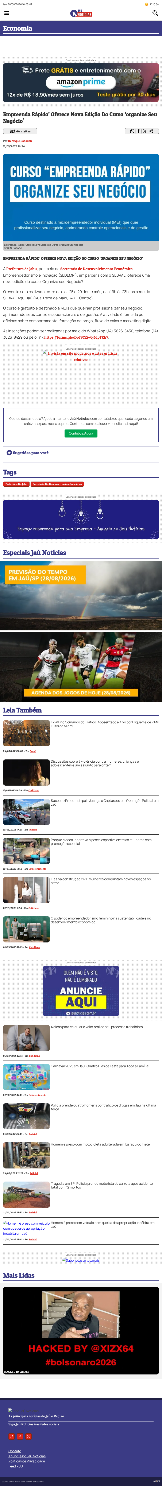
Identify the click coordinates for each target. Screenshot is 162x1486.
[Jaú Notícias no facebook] (20, 1436)
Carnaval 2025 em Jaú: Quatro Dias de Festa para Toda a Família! (100, 1066)
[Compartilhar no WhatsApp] (132, 131)
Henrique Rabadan (20, 141)
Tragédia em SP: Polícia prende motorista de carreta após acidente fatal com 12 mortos (102, 1185)
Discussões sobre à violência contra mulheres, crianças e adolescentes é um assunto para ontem (95, 763)
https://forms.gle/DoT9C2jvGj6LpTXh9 (76, 337)
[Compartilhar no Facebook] (138, 131)
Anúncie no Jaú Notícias (27, 1456)
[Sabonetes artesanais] (81, 1260)
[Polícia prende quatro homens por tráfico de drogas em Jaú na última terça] (26, 1128)
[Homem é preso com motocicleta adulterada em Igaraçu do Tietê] (26, 1167)
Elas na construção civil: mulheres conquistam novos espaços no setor (101, 881)
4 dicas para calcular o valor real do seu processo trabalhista (97, 1027)
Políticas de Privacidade (26, 1461)
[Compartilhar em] (151, 131)
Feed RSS (15, 1466)
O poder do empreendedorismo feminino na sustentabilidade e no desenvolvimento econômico (101, 920)
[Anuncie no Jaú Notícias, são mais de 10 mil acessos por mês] (81, 537)
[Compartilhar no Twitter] (145, 131)
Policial (33, 829)
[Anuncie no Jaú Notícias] (81, 1015)
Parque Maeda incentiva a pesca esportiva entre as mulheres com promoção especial (101, 841)
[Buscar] (155, 13)
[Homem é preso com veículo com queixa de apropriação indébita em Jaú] (26, 1233)
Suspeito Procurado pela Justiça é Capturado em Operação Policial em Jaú (105, 802)
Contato (14, 1451)
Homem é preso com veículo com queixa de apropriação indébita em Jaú (103, 1224)
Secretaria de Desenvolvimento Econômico (96, 269)
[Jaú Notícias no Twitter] (28, 1436)
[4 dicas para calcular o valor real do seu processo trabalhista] (26, 1049)
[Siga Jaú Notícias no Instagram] (81, 399)
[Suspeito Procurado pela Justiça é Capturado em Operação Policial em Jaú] (26, 823)
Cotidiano (33, 790)
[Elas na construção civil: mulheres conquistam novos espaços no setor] (26, 902)
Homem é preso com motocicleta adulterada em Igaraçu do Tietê (100, 1144)
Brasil (33, 751)
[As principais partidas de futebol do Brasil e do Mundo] (81, 700)
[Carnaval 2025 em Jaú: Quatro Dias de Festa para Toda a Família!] (26, 1089)
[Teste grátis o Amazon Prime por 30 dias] (81, 101)
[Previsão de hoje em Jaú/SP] (81, 629)
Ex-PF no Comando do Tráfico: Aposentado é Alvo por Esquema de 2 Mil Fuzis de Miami (105, 724)
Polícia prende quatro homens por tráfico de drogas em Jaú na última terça (103, 1107)
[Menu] (7, 13)
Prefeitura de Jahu (21, 269)
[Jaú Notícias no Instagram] (11, 1436)
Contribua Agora (81, 433)
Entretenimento (37, 868)
